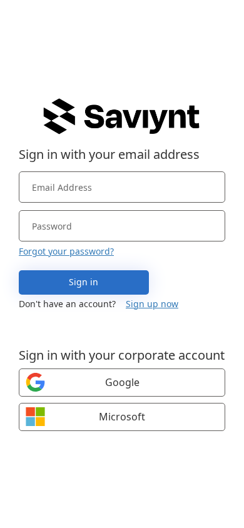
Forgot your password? (66, 251)
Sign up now (152, 304)
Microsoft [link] (122, 417)
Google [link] (122, 382)
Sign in (83, 282)
